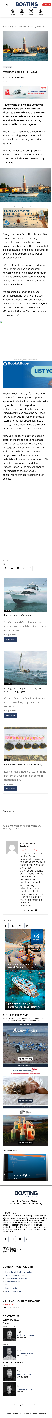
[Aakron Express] (25, 1062)
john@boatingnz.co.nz (25, 1335)
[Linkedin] (11, 568)
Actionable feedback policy (16, 1278)
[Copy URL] (30, 568)
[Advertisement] (26, 511)
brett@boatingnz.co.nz (26, 1374)
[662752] (25, 226)
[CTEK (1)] (25, 966)
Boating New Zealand (18, 77)
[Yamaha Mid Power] (25, 100)
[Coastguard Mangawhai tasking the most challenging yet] (25, 668)
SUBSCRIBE (8, 1304)
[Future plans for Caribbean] (25, 595)
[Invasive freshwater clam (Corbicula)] (25, 744)
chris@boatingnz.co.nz (26, 1353)
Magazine (13, 27)
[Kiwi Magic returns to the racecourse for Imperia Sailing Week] (25, 1167)
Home (5, 27)
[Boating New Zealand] (12, 876)
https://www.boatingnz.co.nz (32, 850)
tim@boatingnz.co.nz (25, 1389)
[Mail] (32, 910)
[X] (17, 568)
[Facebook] (5, 568)
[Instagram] (25, 910)
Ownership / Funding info (15, 1275)
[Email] (23, 568)
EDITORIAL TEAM (11, 1320)
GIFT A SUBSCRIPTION (14, 1307)
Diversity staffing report (14, 1291)
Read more (10, 639)
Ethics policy (10, 1285)
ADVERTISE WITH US (13, 1362)
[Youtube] (36, 910)
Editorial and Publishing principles (18, 1272)
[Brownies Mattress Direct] (25, 1104)
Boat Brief (22, 27)
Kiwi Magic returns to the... (18, 1175)
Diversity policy (11, 1288)
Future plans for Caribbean (18, 615)
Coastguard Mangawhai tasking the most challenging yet (22, 690)
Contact (6, 1323)
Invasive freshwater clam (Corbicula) (23, 764)
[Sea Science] (25, 1145)
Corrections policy (12, 1282)
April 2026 (8, 684)
